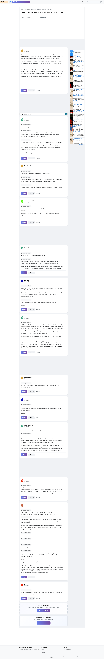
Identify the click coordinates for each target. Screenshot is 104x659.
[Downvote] (34, 90)
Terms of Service (67, 649)
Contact (42, 650)
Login (80, 1)
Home (22, 9)
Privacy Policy (67, 650)
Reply (24, 90)
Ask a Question (44, 623)
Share (38, 90)
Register (84, 1)
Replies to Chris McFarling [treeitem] (45, 114)
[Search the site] (102, 2)
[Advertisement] (52, 28)
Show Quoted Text (26, 124)
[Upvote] (29, 90)
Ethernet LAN (27, 9)
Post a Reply (44, 611)
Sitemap (43, 652)
